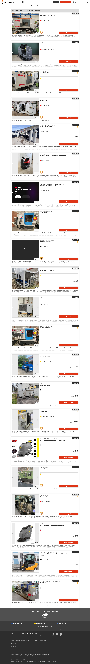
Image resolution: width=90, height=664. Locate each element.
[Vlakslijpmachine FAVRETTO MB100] (25, 81)
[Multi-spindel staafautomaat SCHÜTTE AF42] (25, 108)
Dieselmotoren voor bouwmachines (41, 629)
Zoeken (57, 2)
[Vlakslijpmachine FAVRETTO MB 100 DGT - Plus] (25, 23)
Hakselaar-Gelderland (55, 629)
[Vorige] (12, 23)
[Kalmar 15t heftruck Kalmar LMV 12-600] (25, 365)
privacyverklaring (33, 661)
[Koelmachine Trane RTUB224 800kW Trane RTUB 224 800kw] (25, 135)
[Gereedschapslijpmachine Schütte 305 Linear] (25, 221)
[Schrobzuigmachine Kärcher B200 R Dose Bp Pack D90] (25, 52)
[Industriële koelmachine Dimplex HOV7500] (25, 420)
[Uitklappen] (45, 39)
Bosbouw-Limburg (81, 629)
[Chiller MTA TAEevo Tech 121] (25, 307)
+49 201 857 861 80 (17, 623)
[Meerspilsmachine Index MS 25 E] (25, 477)
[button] (88, 2)
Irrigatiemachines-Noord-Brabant (25, 629)
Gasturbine (14, 629)
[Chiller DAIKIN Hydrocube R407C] (25, 393)
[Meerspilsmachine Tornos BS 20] (25, 505)
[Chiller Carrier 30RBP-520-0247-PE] (25, 278)
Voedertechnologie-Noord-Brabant (69, 629)
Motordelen (7, 629)
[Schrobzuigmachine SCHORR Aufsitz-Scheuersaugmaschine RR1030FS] (25, 163)
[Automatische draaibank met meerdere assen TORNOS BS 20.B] (25, 591)
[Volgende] (37, 23)
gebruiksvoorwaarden (42, 661)
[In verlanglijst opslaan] (77, 16)
